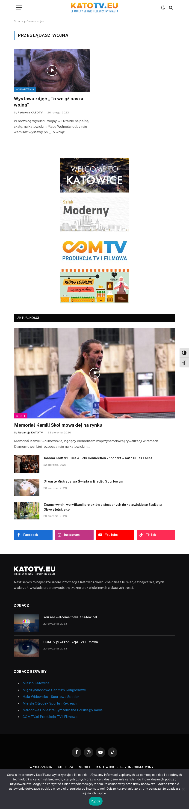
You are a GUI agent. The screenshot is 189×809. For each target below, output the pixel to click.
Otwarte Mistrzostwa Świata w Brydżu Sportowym (83, 481)
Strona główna (24, 21)
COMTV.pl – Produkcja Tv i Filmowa (70, 642)
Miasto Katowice (36, 683)
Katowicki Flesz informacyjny (125, 767)
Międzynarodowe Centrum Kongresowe (54, 690)
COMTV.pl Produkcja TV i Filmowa (50, 717)
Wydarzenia (25, 89)
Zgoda (95, 801)
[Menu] (19, 7)
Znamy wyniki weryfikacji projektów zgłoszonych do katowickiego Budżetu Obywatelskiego (103, 507)
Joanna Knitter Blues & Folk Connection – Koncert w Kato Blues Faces (98, 458)
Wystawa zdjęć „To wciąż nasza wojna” (48, 102)
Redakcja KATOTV (30, 112)
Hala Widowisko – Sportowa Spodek (51, 697)
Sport (21, 416)
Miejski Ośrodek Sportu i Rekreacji (50, 703)
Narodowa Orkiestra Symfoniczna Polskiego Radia (63, 710)
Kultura (65, 767)
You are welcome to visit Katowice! (70, 617)
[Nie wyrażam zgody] (183, 789)
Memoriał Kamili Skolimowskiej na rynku (58, 425)
